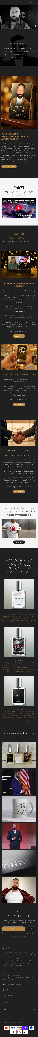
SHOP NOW (19, 542)
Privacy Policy (31, 934)
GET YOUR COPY (9, 166)
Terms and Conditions (20, 936)
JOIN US (31, 928)
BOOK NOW (19, 336)
